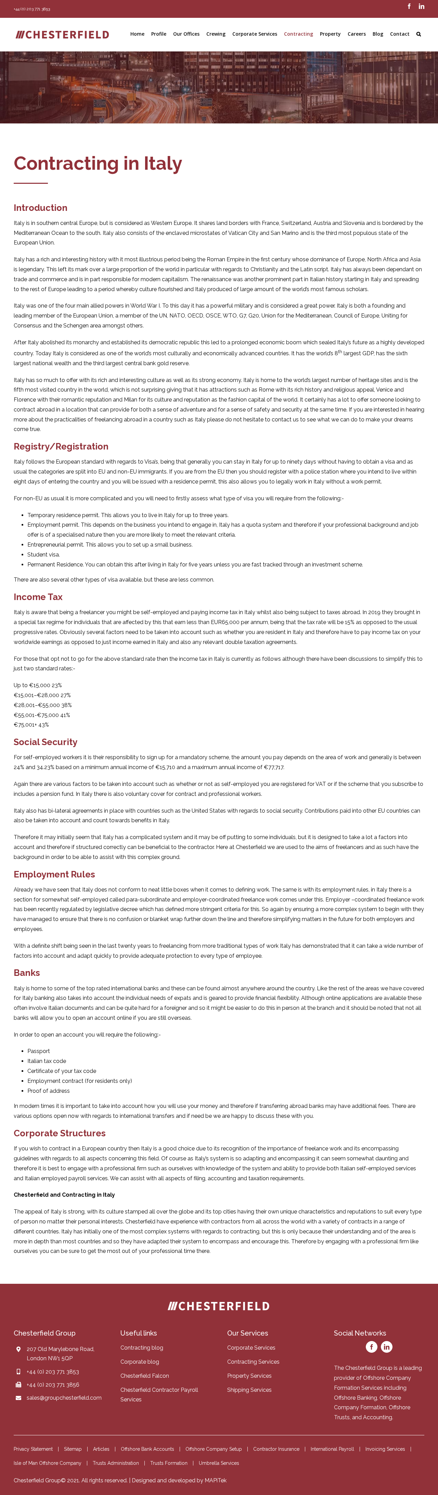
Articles (101, 1449)
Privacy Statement (33, 1449)
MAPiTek (216, 1480)
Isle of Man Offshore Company (47, 1463)
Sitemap (73, 1449)
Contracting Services (253, 1362)
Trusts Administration (116, 1463)
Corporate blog (139, 1362)
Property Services (249, 1376)
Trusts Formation (169, 1463)
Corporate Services (251, 1347)
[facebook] (371, 1347)
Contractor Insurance (276, 1449)
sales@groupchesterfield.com (64, 1398)
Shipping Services (249, 1390)
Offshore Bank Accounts (147, 1449)
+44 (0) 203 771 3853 (53, 1371)
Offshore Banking (355, 1398)
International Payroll (332, 1449)
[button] (418, 34)
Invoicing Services (385, 1449)
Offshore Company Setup (213, 1449)
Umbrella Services (219, 1463)
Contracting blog (141, 1347)
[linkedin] (386, 1347)
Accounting (377, 1417)
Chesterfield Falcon (144, 1376)
